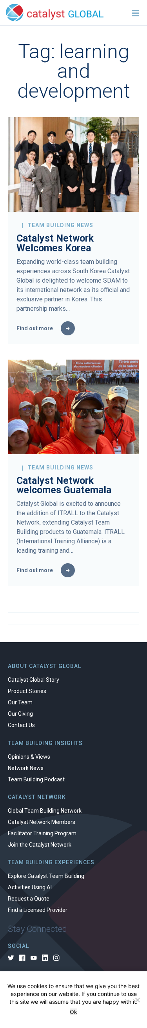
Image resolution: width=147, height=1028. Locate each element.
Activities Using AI (30, 887)
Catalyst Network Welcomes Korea (55, 243)
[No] (137, 1000)
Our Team (20, 702)
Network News (26, 768)
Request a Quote (28, 898)
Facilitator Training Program (42, 833)
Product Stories (27, 691)
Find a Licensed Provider (37, 910)
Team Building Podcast (36, 779)
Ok (73, 1011)
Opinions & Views (29, 756)
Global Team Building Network (45, 810)
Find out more (34, 328)
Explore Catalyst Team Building (46, 876)
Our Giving (20, 713)
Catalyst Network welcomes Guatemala (63, 485)
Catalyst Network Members (41, 822)
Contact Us (21, 725)
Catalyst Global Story (33, 679)
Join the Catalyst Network (39, 844)
